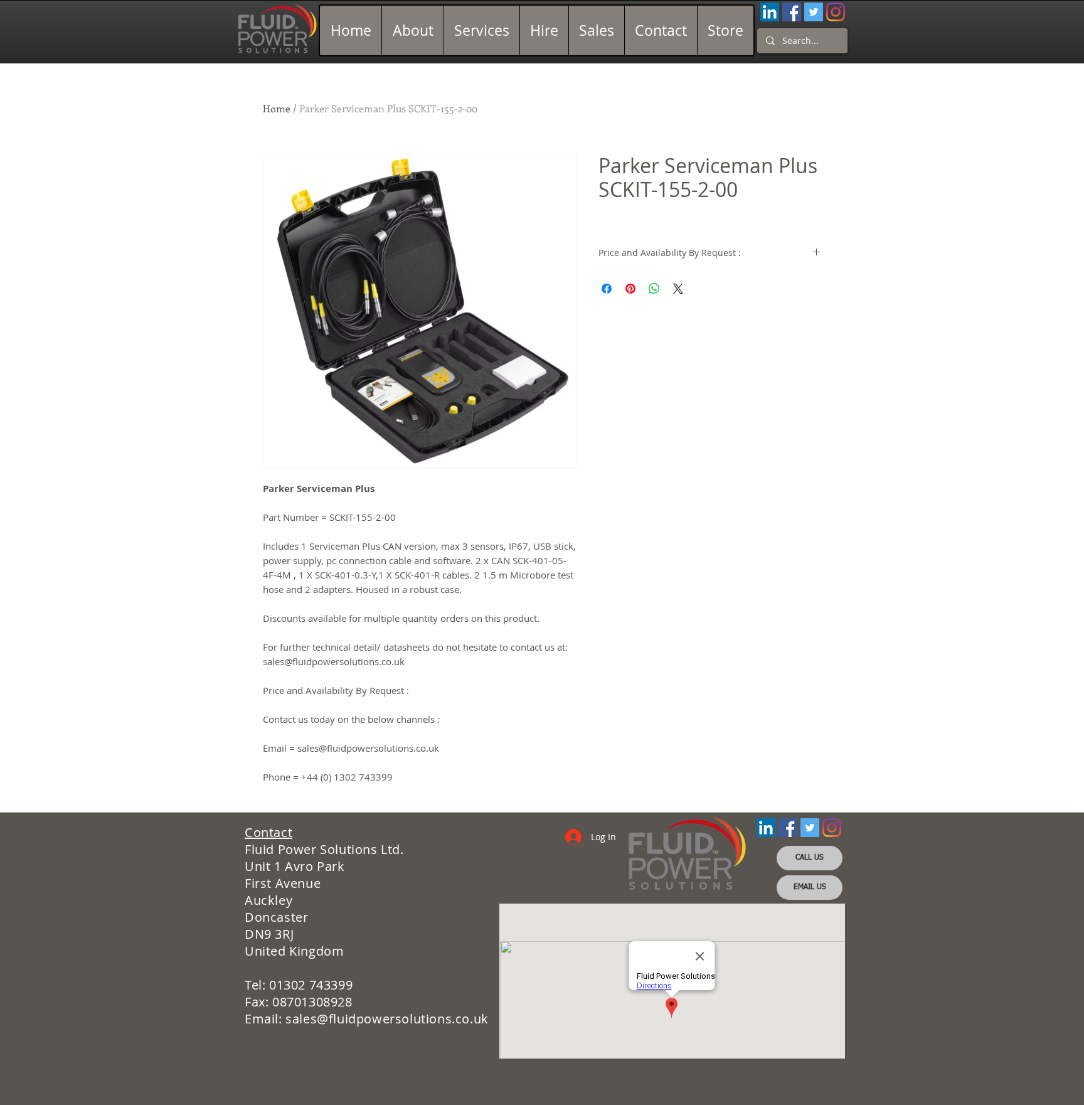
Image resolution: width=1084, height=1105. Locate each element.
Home (276, 108)
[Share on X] (678, 288)
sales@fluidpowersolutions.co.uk (387, 1018)
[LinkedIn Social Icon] (769, 12)
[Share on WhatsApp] (654, 288)
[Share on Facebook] (606, 288)
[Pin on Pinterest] (630, 288)
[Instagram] (835, 12)
